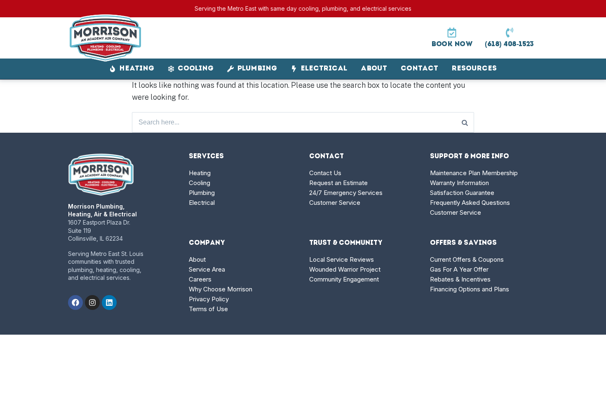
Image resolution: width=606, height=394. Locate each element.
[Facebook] (75, 302)
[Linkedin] (109, 302)
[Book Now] (452, 33)
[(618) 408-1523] (509, 33)
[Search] (465, 122)
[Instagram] (92, 302)
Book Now (451, 44)
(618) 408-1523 (509, 44)
